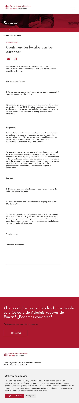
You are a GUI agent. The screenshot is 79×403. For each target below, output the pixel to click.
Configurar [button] (30, 396)
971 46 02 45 (9, 365)
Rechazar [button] (19, 396)
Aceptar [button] (9, 396)
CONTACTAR (16, 333)
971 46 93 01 (21, 365)
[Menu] (73, 8)
